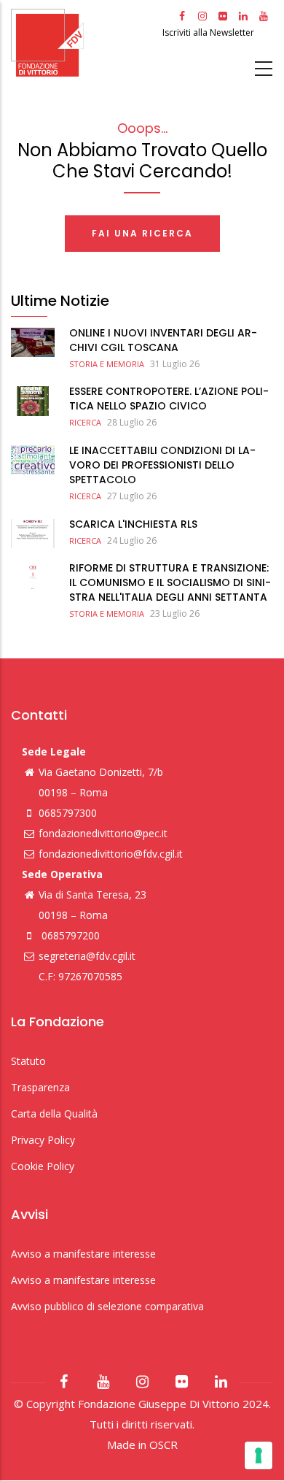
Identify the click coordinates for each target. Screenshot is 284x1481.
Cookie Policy (42, 1166)
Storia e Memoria (106, 363)
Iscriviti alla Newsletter (209, 32)
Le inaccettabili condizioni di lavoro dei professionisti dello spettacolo (162, 465)
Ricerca (85, 422)
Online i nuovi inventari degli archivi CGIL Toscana (163, 340)
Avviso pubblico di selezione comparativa (107, 1306)
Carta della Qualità (54, 1113)
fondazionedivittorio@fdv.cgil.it (111, 854)
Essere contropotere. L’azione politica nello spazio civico (169, 398)
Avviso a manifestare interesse (83, 1254)
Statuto (28, 1061)
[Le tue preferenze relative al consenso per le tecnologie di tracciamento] (258, 1455)
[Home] (85, 43)
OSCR (163, 1444)
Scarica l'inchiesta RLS (133, 524)
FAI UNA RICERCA (142, 233)
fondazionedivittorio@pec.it (103, 833)
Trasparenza (40, 1087)
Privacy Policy (43, 1140)
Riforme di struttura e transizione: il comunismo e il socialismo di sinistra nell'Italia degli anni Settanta (170, 582)
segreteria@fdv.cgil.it (87, 956)
